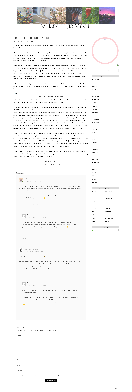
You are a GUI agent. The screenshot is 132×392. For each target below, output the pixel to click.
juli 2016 (94, 172)
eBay (93, 198)
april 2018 (94, 106)
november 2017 (95, 122)
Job (93, 201)
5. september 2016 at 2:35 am (37, 285)
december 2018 (95, 96)
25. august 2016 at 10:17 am (34, 251)
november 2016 (95, 159)
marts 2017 (94, 146)
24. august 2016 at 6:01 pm (33, 181)
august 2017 (95, 129)
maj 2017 (94, 139)
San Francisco (109, 211)
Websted (19, 370)
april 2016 (94, 182)
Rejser (59, 164)
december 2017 (95, 119)
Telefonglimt (109, 214)
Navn (19, 359)
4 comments (32, 41)
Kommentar (20, 335)
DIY (106, 195)
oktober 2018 (95, 99)
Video (93, 221)
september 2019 (95, 82)
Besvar (21, 209)
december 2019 (95, 79)
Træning (94, 218)
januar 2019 (95, 92)
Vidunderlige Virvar (66, 18)
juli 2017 (94, 132)
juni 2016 (94, 175)
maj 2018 (94, 102)
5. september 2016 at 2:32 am (37, 217)
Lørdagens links (96, 204)
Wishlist (107, 221)
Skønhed (94, 214)
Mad (106, 204)
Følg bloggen (109, 198)
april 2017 (94, 142)
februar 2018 (95, 112)
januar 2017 (95, 152)
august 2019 (95, 86)
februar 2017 (95, 149)
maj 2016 (94, 179)
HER (65, 96)
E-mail (19, 365)
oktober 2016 (95, 162)
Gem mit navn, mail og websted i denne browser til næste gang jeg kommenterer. (39, 376)
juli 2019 (94, 89)
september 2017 (95, 126)
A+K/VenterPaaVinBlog (32, 249)
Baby (93, 191)
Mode (49, 164)
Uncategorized (109, 218)
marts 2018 (94, 109)
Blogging (108, 191)
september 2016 (95, 165)
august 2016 (95, 169)
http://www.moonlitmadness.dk (29, 205)
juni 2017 (94, 136)
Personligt (54, 164)
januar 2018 (95, 116)
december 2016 (95, 155)
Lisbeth (27, 179)
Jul (106, 201)
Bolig (93, 195)
